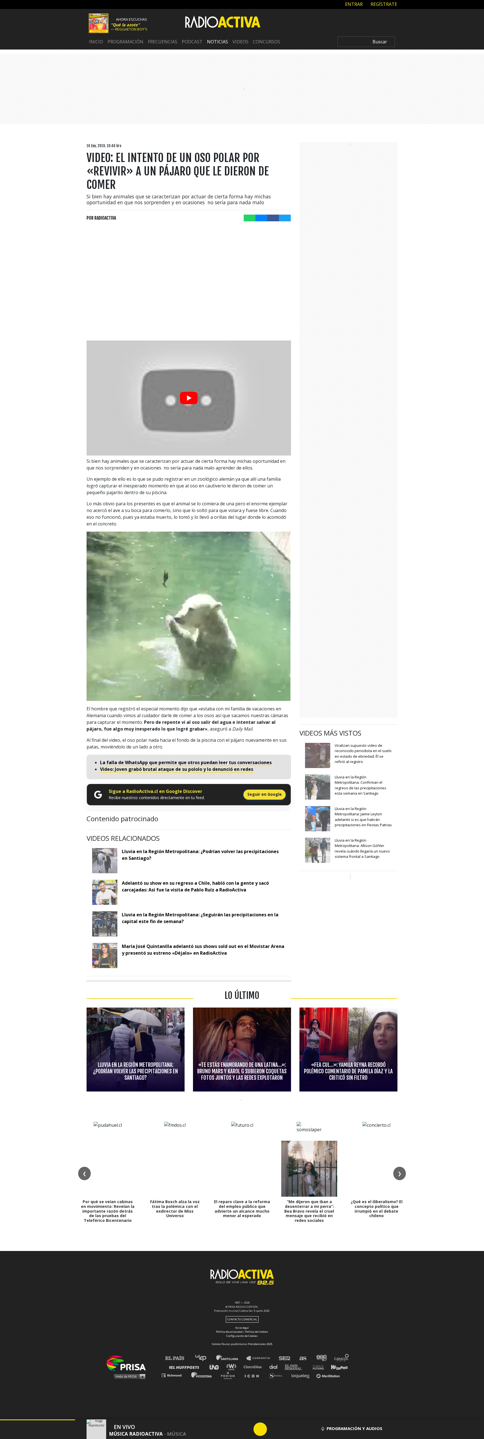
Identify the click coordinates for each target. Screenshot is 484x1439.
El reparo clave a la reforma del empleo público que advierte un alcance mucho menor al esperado (242, 1208)
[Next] (287, 1429)
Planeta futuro (317, 1366)
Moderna (202, 1375)
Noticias (217, 42)
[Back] (233, 1429)
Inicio (96, 42)
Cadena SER (284, 1358)
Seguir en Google (264, 794)
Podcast (192, 42)
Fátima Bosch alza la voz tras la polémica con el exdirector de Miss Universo (175, 1208)
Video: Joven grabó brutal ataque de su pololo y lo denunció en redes (176, 769)
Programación (125, 42)
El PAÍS (178, 1358)
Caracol (342, 1358)
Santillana (231, 1358)
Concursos (266, 42)
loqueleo (302, 1375)
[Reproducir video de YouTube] (189, 398)
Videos (240, 42)
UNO (216, 1366)
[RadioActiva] (222, 22)
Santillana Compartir (261, 1358)
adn (321, 1358)
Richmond (174, 1375)
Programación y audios (354, 1428)
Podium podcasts (229, 1375)
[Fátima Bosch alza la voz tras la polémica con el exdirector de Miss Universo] (175, 1169)
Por (101, 218)
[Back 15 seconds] (246, 1429)
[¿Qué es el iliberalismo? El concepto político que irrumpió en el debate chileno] (376, 1169)
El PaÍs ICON (254, 1375)
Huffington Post (185, 1366)
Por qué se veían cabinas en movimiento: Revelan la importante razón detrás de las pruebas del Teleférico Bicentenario (107, 1211)
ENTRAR (353, 4)
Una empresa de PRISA (128, 1363)
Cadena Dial (275, 1366)
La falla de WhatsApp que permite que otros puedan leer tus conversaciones (186, 762)
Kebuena (336, 1366)
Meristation (328, 1375)
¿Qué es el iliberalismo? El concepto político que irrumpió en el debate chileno (376, 1208)
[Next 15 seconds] (273, 1429)
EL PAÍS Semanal (296, 1366)
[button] (37, 1419)
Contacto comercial (242, 1319)
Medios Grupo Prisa (128, 1376)
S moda (277, 1375)
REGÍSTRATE (383, 4)
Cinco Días (254, 1366)
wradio (232, 1366)
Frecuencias (162, 42)
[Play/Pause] (260, 1429)
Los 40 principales (204, 1358)
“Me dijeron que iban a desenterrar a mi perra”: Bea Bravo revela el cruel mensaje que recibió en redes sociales (309, 1211)
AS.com (302, 1358)
